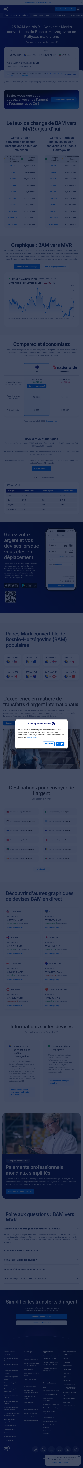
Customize (49, 744)
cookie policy (32, 737)
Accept (60, 744)
